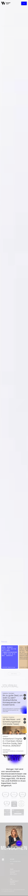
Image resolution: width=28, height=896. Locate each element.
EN (24, 698)
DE (24, 695)
